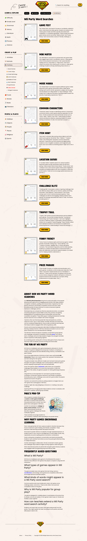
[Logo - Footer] (40, 524)
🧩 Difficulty (9, 18)
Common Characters (51, 108)
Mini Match (45, 54)
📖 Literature (9, 33)
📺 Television (9, 107)
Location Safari (48, 159)
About (20, 535)
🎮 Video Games (10, 87)
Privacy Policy (28, 535)
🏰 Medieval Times (11, 79)
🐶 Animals (8, 61)
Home (26, 13)
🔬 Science (8, 45)
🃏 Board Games (10, 69)
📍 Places (8, 131)
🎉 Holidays (9, 119)
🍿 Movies (8, 99)
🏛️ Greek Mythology (11, 74)
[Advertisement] (49, 48)
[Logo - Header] (42, 6)
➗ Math (7, 37)
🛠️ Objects (8, 123)
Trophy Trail (46, 212)
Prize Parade (46, 265)
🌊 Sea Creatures (11, 82)
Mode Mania (46, 83)
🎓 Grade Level (10, 22)
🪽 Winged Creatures (12, 90)
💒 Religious (9, 135)
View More (44, 41)
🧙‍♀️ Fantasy (8, 65)
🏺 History (8, 29)
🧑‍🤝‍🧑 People (8, 127)
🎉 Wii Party (57, 13)
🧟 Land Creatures (11, 77)
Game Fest (45, 25)
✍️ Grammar (9, 25)
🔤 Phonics (8, 41)
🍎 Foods (8, 95)
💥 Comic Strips (10, 71)
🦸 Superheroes (10, 85)
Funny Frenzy (47, 238)
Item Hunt (45, 133)
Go (80, 5)
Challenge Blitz (48, 185)
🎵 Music (8, 103)
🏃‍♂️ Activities (9, 57)
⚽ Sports (8, 138)
